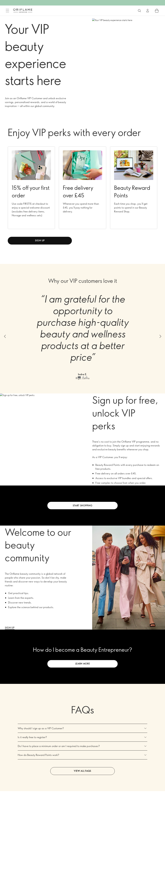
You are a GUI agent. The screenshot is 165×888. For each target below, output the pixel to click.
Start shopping (82, 505)
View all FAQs (82, 770)
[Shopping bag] (156, 10)
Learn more (82, 663)
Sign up (40, 240)
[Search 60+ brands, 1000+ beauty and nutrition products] (139, 10)
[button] (5, 336)
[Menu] (7, 10)
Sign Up (10, 627)
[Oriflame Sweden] (22, 10)
